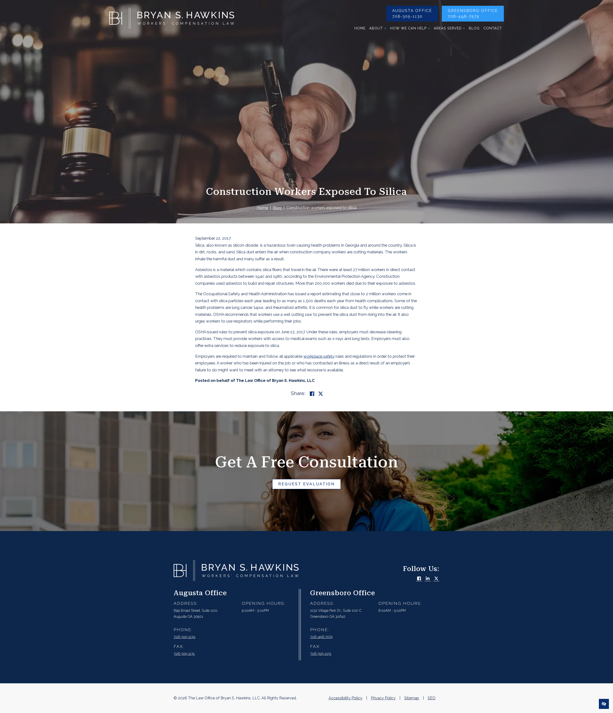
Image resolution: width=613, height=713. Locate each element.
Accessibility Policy (345, 698)
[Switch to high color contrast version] (604, 704)
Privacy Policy (383, 698)
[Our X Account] (436, 579)
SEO (432, 698)
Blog (474, 28)
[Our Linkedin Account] (428, 579)
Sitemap (411, 698)
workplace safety (319, 356)
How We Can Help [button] (408, 28)
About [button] (376, 28)
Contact (492, 28)
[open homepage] (171, 19)
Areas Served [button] (448, 28)
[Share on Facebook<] (312, 394)
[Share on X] (321, 394)
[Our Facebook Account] (419, 579)
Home (359, 28)
